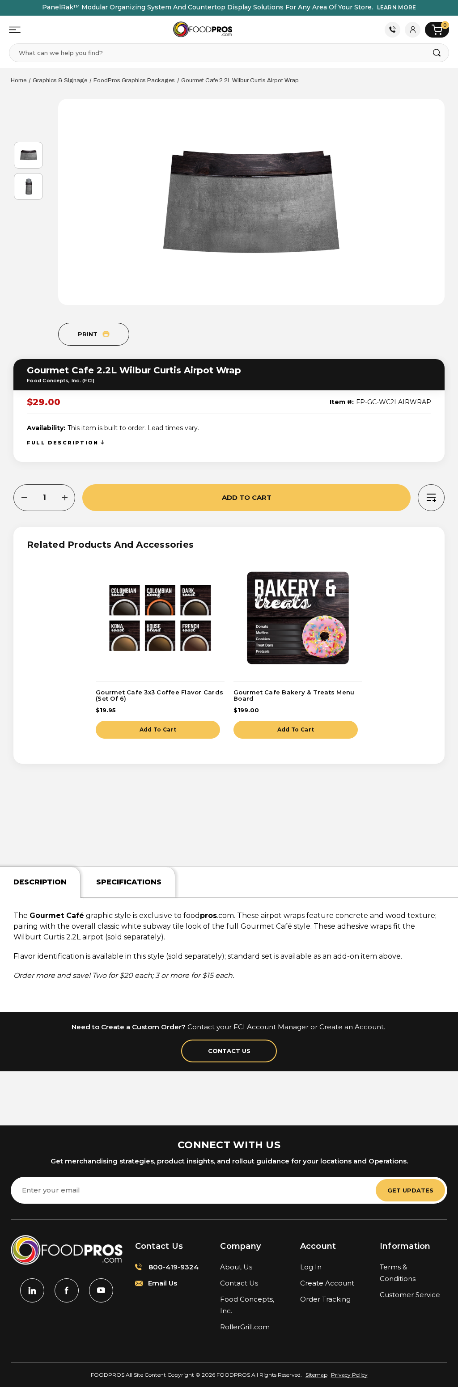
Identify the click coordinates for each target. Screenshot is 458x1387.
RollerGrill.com (245, 1327)
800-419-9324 (173, 1267)
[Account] (412, 30)
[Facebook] (67, 1290)
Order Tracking (325, 1299)
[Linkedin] (32, 1290)
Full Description (64, 443)
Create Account (327, 1283)
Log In (311, 1267)
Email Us (161, 1283)
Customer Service (410, 1294)
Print (88, 334)
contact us (229, 1050)
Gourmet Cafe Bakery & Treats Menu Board (293, 695)
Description (40, 882)
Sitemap (316, 1374)
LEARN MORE (396, 7)
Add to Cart (158, 729)
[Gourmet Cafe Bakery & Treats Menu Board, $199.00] (298, 618)
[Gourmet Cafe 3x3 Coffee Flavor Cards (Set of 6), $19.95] (160, 618)
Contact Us (392, 30)
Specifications (128, 882)
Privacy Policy (349, 1374)
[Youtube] (101, 1290)
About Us (236, 1267)
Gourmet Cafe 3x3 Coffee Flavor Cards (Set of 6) (159, 695)
